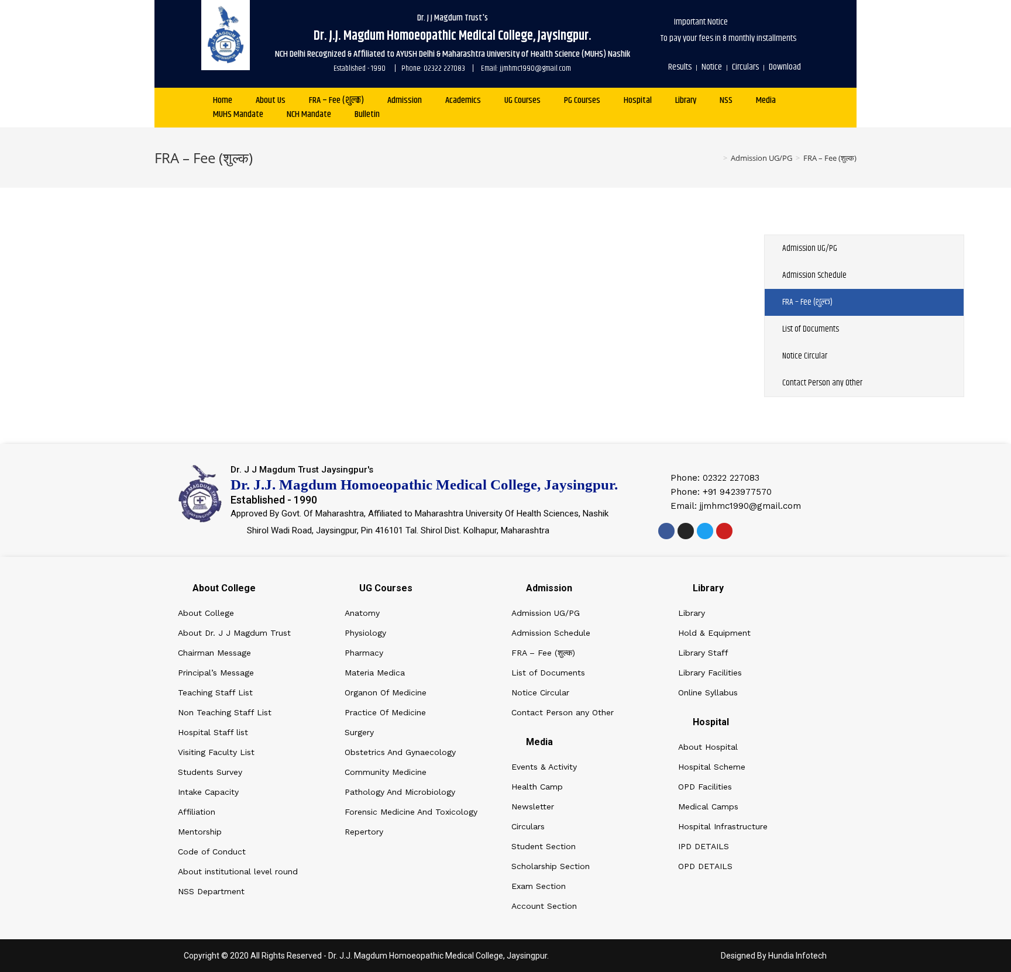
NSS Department (211, 891)
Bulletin (367, 115)
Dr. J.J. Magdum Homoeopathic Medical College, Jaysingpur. (438, 955)
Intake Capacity (208, 792)
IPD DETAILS (703, 846)
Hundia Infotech (797, 955)
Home (222, 101)
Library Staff (703, 652)
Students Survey (210, 772)
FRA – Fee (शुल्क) (336, 101)
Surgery (359, 732)
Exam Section (538, 886)
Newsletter (532, 806)
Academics (463, 101)
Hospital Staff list (213, 732)
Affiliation (196, 811)
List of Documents (810, 329)
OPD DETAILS (705, 866)
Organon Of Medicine (386, 692)
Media (766, 101)
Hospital (638, 101)
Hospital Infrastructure (723, 826)
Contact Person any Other (822, 383)
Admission (404, 101)
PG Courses (582, 101)
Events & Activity (544, 766)
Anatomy (362, 613)
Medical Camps (708, 806)
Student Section (543, 846)
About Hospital (708, 747)
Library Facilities (710, 672)
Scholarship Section (550, 866)
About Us (271, 101)
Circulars (528, 826)
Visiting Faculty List (216, 752)
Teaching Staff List (215, 692)
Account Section (544, 906)
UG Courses (522, 101)
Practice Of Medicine (385, 712)
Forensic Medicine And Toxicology (411, 811)
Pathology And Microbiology (400, 792)
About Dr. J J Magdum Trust (234, 632)
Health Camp (537, 786)
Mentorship (200, 831)
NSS (726, 101)
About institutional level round (238, 871)
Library (685, 101)
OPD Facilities (705, 786)
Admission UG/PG (809, 248)
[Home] (717, 158)
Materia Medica (375, 672)
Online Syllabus (708, 692)
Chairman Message (214, 652)
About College (206, 613)
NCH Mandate (309, 115)
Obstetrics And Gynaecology (400, 752)
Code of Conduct (212, 851)
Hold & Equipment (714, 632)
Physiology (365, 632)
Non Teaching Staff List (224, 712)
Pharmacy (364, 652)
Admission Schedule (814, 275)
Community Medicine (386, 772)
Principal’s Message (216, 672)
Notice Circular (804, 356)
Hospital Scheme (711, 766)
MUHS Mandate (238, 115)
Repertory (364, 831)
